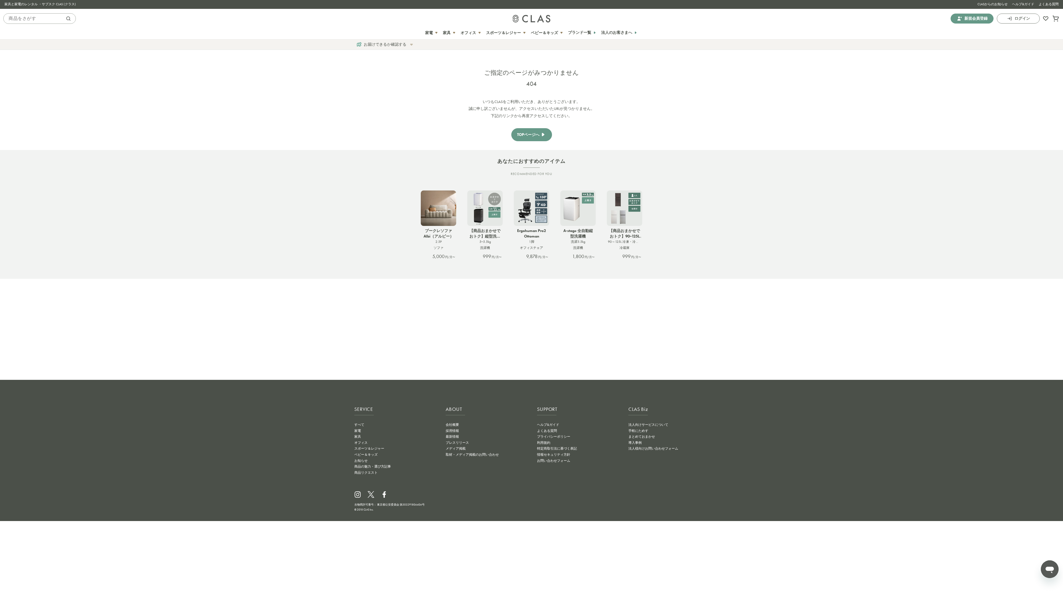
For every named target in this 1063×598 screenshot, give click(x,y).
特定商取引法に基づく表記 (557, 448)
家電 (357, 431)
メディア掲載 (456, 448)
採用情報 (452, 431)
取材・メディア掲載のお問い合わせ (472, 455)
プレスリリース (457, 443)
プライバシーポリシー (553, 437)
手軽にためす (638, 431)
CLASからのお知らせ (992, 4)
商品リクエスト (366, 473)
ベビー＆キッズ (366, 455)
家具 (357, 437)
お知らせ (361, 461)
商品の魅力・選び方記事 (372, 466)
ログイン (1022, 18)
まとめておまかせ (641, 437)
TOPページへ (528, 134)
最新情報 (452, 437)
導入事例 (635, 443)
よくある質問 (1049, 4)
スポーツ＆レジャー (369, 448)
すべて (359, 425)
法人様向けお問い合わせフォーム (653, 448)
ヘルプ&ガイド (1023, 4)
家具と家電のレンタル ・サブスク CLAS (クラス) (40, 4)
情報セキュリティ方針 (553, 455)
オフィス (361, 443)
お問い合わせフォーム (553, 461)
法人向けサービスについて (648, 425)
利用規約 (543, 443)
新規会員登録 (976, 18)
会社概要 (452, 425)
